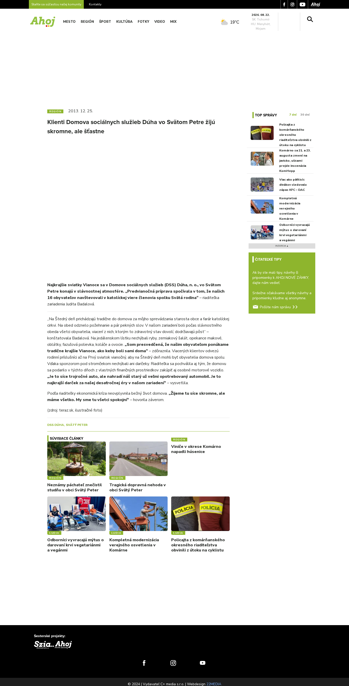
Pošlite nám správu (275, 307)
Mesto (69, 21)
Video (159, 21)
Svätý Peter (77, 425)
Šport (105, 21)
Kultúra (124, 21)
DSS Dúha (55, 425)
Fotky (143, 21)
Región (87, 21)
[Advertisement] (174, 66)
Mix (173, 21)
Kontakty (95, 4)
